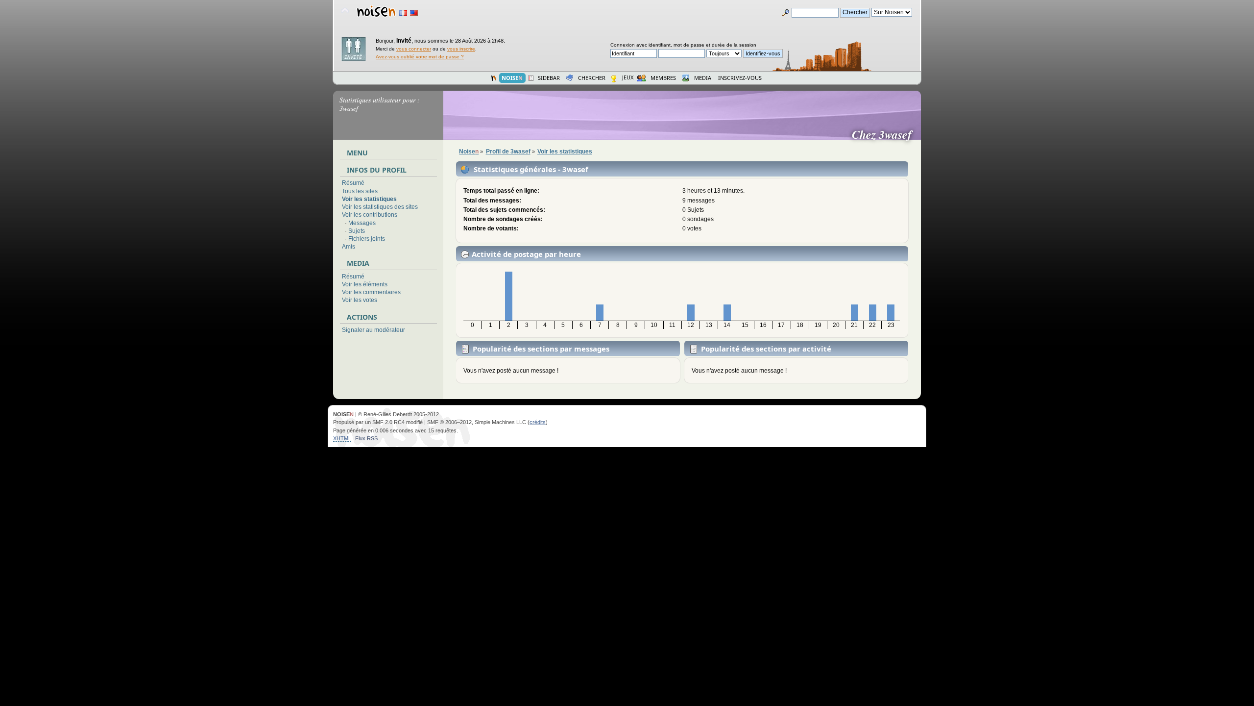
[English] (414, 13)
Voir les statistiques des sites (380, 206)
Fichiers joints (366, 238)
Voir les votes (359, 300)
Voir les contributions (369, 214)
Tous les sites (360, 191)
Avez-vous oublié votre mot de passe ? (420, 56)
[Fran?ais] (403, 13)
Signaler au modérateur (373, 330)
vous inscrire (461, 48)
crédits (538, 422)
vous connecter (413, 48)
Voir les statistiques (369, 199)
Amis (348, 246)
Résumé (353, 182)
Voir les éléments (364, 284)
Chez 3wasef (885, 134)
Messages (362, 223)
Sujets (356, 230)
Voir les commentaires (371, 292)
